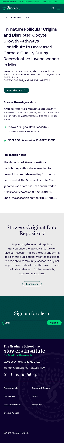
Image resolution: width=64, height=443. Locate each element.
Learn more (32, 284)
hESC (35, 396)
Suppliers (37, 404)
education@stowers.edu (16, 367)
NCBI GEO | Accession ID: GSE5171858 (31, 140)
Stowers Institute (12, 404)
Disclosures (9, 396)
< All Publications (16, 17)
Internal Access (11, 412)
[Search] (53, 8)
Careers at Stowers (41, 388)
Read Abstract (14, 90)
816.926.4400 (38, 367)
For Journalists (11, 388)
